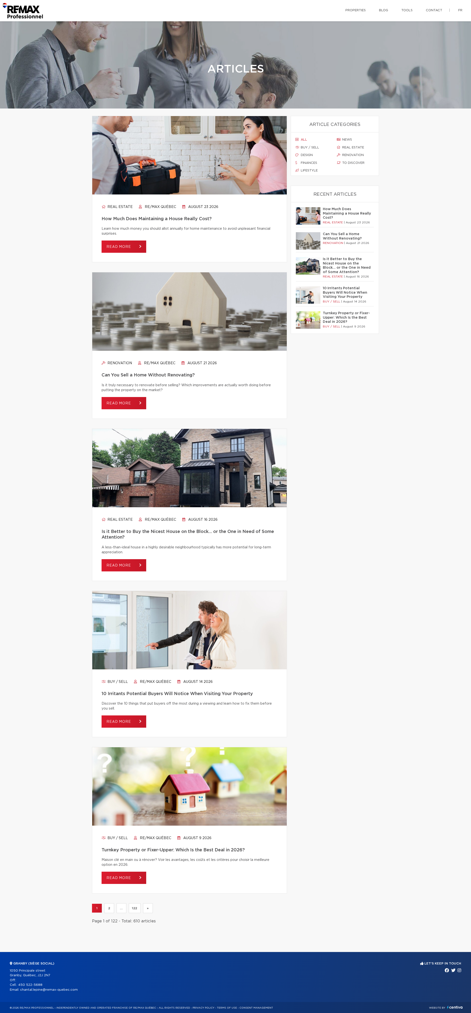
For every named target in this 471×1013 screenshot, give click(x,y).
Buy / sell (117, 682)
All (303, 139)
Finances (308, 163)
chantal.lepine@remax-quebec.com (49, 989)
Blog (383, 10)
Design (306, 155)
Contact (434, 10)
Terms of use (227, 1008)
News (346, 139)
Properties (355, 10)
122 (134, 908)
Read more (119, 247)
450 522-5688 (30, 985)
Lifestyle (309, 170)
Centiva (455, 1007)
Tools (407, 10)
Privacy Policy (203, 1008)
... (121, 908)
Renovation (119, 363)
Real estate (119, 207)
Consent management (256, 1008)
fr (460, 10)
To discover (353, 163)
